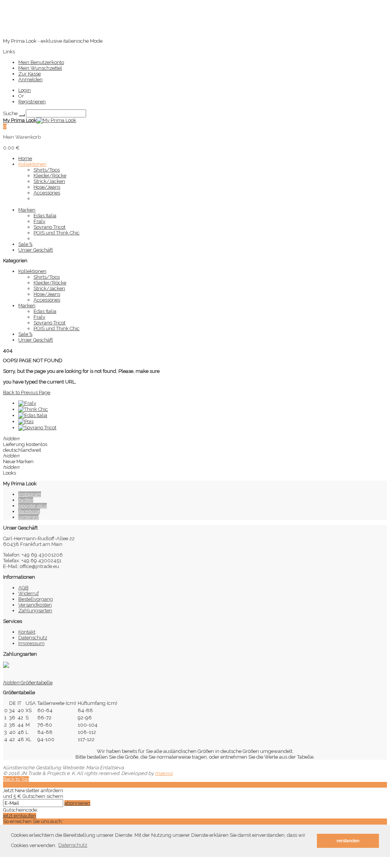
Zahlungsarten (35, 610)
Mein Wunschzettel (40, 68)
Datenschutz (32, 637)
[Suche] (22, 115)
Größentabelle (28, 682)
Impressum (31, 643)
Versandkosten (35, 605)
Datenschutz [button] (72, 845)
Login (24, 90)
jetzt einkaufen (19, 815)
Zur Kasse (29, 74)
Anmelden (30, 79)
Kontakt (26, 632)
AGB (23, 588)
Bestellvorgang (35, 599)
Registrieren (32, 101)
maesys (164, 773)
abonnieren (77, 803)
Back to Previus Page (26, 392)
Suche (10, 113)
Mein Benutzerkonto (41, 62)
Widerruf (28, 593)
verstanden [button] (348, 840)
